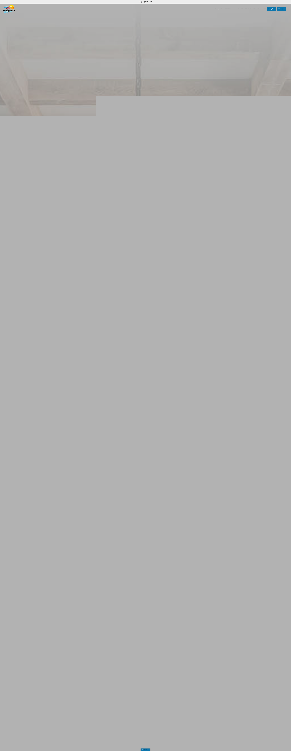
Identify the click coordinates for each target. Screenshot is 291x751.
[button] (288, 9)
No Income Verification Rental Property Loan (145, 388)
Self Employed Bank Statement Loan (145, 393)
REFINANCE (154, 383)
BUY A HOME (137, 383)
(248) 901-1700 (146, 2)
